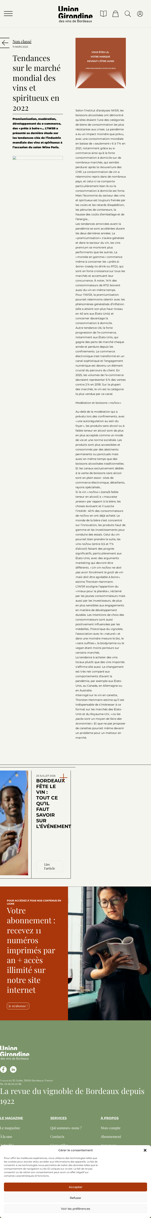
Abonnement (111, 1136)
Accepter (75, 1187)
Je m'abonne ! (18, 1006)
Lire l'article (49, 866)
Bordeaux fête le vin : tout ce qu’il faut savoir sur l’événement (48, 801)
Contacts (57, 1136)
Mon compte (111, 1127)
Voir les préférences (75, 1209)
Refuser (75, 1198)
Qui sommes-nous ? (66, 1127)
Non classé (22, 41)
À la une (6, 1136)
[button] (145, 1150)
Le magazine (10, 1127)
